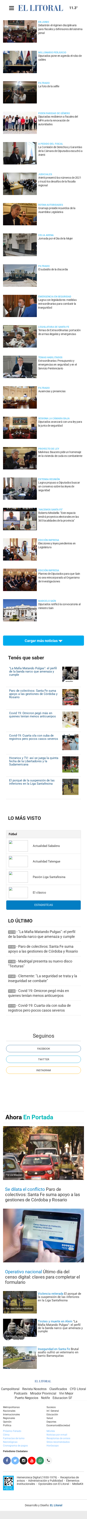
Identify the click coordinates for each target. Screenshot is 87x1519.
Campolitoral (10, 1389)
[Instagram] (23, 1460)
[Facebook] (7, 1460)
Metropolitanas (11, 1407)
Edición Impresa (48, 540)
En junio (43, 22)
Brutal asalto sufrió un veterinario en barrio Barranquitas (58, 1352)
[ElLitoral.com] (43, 1381)
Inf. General (53, 1410)
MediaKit (77, 1483)
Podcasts (20, 1393)
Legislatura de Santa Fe (53, 327)
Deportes (51, 1421)
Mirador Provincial (43, 1393)
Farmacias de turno (13, 1438)
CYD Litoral (78, 1389)
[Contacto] (48, 1460)
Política (7, 1425)
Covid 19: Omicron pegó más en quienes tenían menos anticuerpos (32, 714)
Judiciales (45, 174)
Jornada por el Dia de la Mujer (55, 238)
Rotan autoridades (50, 204)
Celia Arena (46, 235)
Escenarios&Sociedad (58, 1425)
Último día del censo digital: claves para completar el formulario (42, 1277)
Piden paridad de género (54, 113)
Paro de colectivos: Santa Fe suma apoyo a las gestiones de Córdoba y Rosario (33, 694)
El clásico (39, 892)
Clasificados (58, 1389)
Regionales (9, 1418)
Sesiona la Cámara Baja (54, 418)
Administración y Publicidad (45, 1480)
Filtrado (44, 83)
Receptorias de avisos (58, 1438)
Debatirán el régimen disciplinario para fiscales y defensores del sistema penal (60, 29)
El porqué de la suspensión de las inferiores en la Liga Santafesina (32, 782)
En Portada (38, 1117)
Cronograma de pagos (15, 1445)
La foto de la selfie (48, 86)
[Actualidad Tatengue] (18, 861)
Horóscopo (53, 1445)
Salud (50, 1418)
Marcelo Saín (47, 601)
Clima (6, 1434)
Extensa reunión (49, 479)
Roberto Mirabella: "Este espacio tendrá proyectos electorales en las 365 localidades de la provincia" (58, 516)
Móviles (51, 1431)
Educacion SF (62, 1398)
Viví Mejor (66, 1393)
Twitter (43, 1059)
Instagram (43, 1070)
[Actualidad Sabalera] (18, 846)
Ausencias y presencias (52, 391)
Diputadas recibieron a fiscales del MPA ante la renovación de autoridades (58, 120)
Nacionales (9, 1410)
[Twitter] (15, 1460)
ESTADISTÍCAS (43, 905)
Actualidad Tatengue (46, 861)
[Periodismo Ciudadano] (40, 1460)
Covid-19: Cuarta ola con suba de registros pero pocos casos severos (33, 737)
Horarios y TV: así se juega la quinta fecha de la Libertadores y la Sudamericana (33, 761)
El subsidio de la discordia (53, 269)
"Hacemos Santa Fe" (50, 509)
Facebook (43, 1048)
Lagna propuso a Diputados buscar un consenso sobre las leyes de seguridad (59, 486)
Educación (52, 1414)
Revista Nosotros (34, 1389)
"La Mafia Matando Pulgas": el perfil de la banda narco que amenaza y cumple (33, 671)
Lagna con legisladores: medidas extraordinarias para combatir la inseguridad (57, 303)
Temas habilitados (50, 357)
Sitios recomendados (58, 1442)
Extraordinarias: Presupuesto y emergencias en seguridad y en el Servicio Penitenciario (57, 364)
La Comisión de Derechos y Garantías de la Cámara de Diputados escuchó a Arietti (60, 151)
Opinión (7, 1421)
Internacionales (11, 1414)
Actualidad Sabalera (46, 846)
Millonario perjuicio (52, 52)
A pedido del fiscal (50, 143)
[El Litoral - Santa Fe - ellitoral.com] (42, 7)
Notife (45, 1398)
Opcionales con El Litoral (53, 1483)
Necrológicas (10, 1442)
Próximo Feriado (12, 1431)
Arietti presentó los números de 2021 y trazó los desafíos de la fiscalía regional (59, 181)
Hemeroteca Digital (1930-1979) (37, 1477)
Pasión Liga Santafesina (49, 877)
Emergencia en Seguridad (54, 296)
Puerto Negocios (26, 1398)
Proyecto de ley (48, 448)
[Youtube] (31, 1460)
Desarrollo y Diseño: (43, 1505)
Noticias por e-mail (57, 1434)
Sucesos (51, 1407)
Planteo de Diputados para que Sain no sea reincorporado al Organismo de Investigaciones (59, 577)
